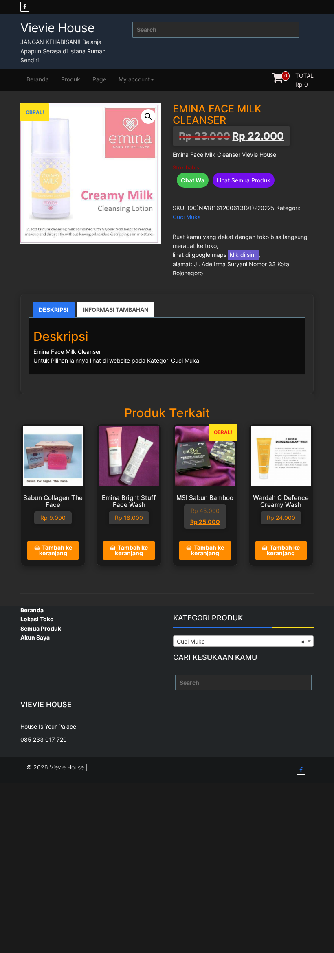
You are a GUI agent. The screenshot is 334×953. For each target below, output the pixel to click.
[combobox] (243, 641)
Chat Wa (192, 180)
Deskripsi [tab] (53, 309)
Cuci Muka (187, 216)
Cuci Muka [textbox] (241, 641)
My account (134, 79)
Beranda (37, 79)
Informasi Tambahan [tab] (115, 309)
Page (99, 79)
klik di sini (243, 254)
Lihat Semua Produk (243, 180)
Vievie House (57, 27)
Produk (70, 79)
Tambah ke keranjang (55, 550)
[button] (148, 116)
